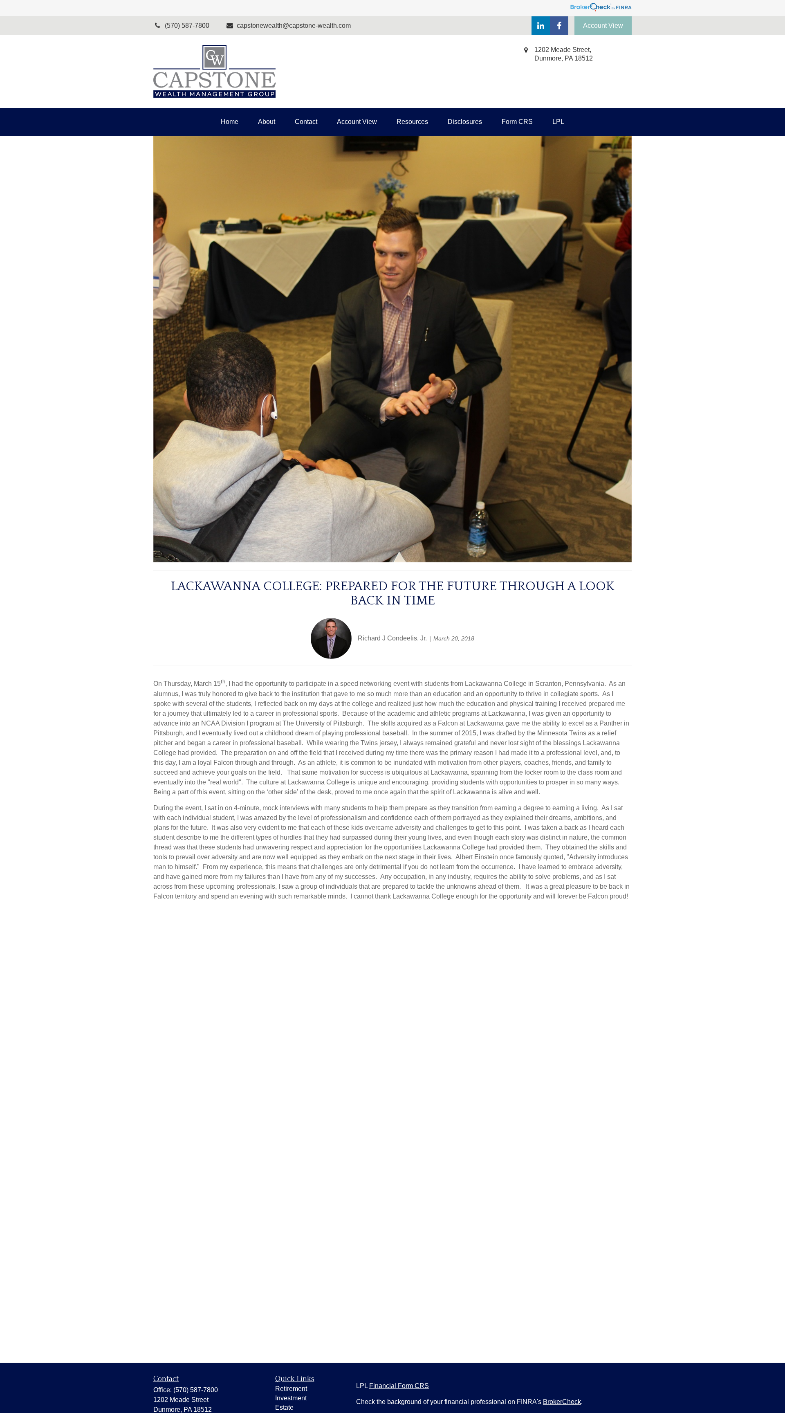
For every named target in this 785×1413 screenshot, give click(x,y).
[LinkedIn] (541, 25)
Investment (291, 1398)
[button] (229, 122)
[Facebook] (559, 25)
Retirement (291, 1388)
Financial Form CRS (399, 1385)
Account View (603, 25)
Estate (284, 1407)
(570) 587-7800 (195, 1389)
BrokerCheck (562, 1401)
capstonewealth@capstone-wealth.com (294, 25)
